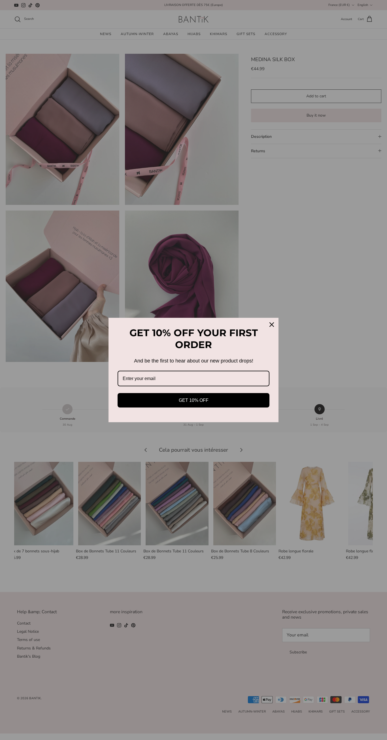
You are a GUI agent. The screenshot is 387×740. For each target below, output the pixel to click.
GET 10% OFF (194, 400)
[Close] (271, 324)
